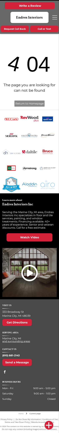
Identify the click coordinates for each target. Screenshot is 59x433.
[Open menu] (54, 17)
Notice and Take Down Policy (17, 422)
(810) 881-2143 (11, 355)
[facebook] (4, 372)
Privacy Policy (6, 419)
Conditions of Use (50, 419)
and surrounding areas (16, 341)
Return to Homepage (29, 103)
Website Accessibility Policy (42, 422)
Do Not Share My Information (28, 419)
